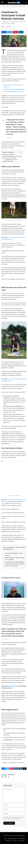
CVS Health (10, 499)
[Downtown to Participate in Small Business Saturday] (14, 41)
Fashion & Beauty (21, 838)
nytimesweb (8, 26)
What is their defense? (8, 154)
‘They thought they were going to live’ (13, 91)
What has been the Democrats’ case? (12, 156)
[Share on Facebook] (4, 32)
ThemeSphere (22, 835)
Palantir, (9, 505)
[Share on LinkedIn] (21, 32)
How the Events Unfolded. (9, 158)
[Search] (26, 2)
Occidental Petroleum (19, 499)
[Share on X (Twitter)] (9, 32)
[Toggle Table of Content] (19, 152)
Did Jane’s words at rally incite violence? (14, 89)
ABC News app (13, 686)
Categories (8, 840)
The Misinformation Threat (11, 159)
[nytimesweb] (14, 2)
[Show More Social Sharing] (25, 32)
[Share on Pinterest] (15, 32)
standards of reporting (15, 437)
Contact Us (21, 840)
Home (5, 838)
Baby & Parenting (12, 838)
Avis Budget (7, 501)
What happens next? (8, 161)
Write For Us (15, 840)
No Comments (6, 28)
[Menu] (2, 2)
